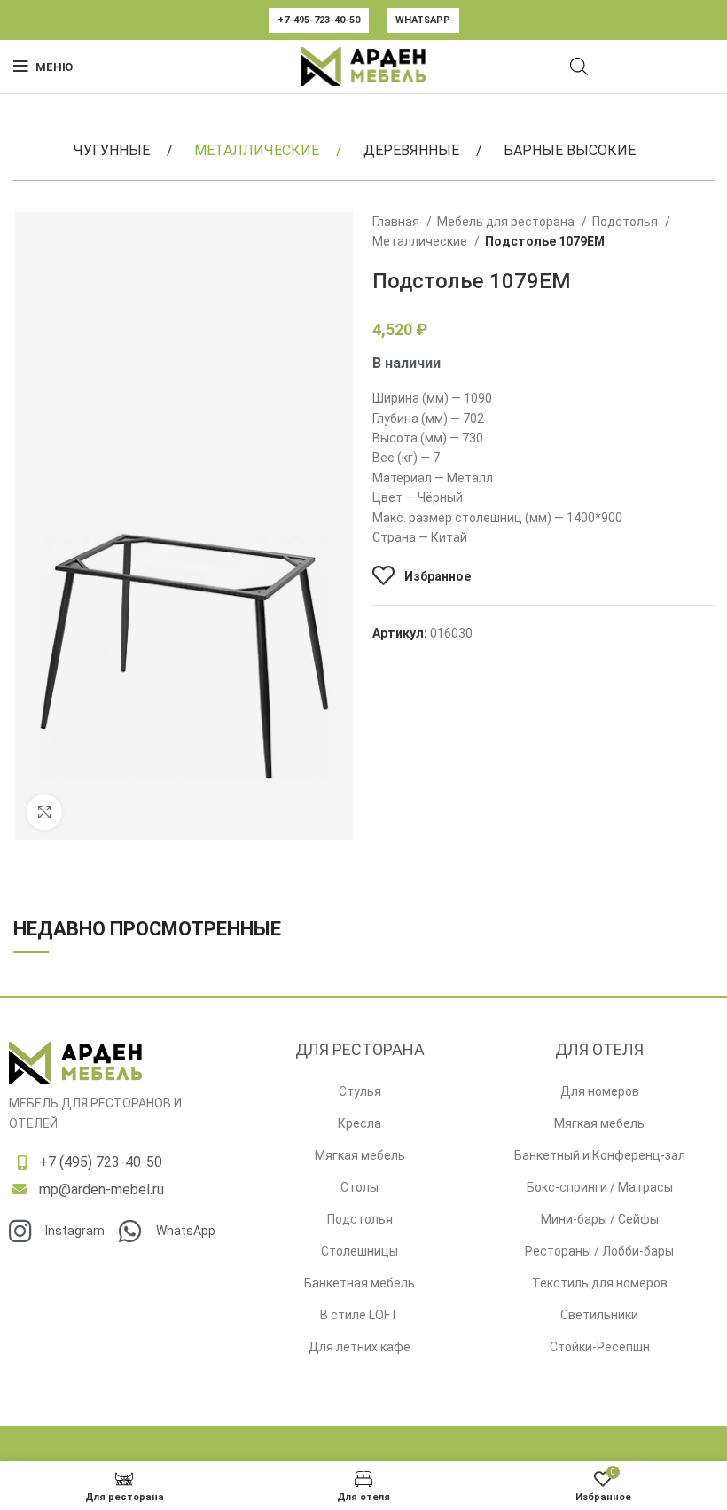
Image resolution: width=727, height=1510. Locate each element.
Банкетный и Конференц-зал (599, 1155)
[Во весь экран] (44, 812)
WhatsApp (422, 20)
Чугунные (112, 150)
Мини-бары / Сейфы (600, 1219)
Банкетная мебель (359, 1283)
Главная (397, 222)
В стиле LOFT (359, 1315)
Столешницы (359, 1251)
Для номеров (599, 1091)
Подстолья (626, 222)
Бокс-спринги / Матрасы (600, 1187)
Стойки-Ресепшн (600, 1347)
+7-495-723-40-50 (319, 20)
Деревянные (411, 150)
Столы (359, 1187)
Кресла (359, 1123)
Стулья (360, 1091)
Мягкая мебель (360, 1155)
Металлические (256, 150)
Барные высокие (570, 150)
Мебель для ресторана (507, 222)
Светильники (599, 1315)
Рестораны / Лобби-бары (599, 1251)
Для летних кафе (359, 1347)
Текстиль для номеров (600, 1283)
